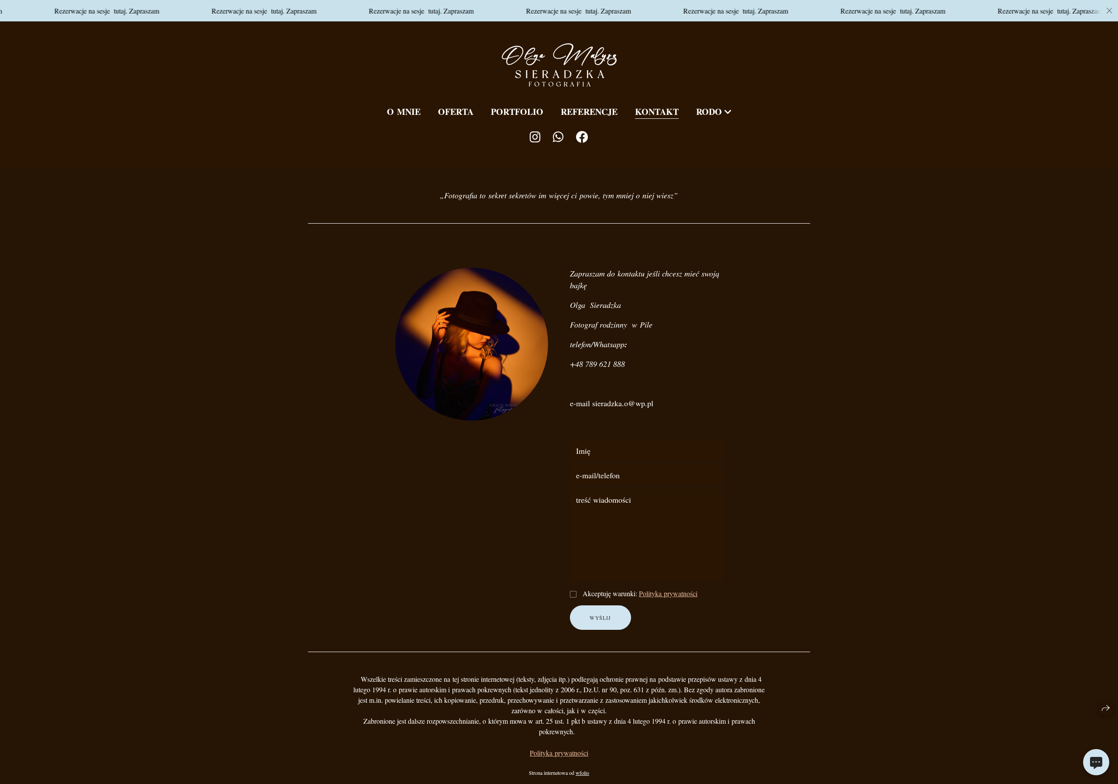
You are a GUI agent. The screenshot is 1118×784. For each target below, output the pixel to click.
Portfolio (517, 111)
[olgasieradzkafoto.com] (559, 64)
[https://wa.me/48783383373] (558, 136)
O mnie (404, 111)
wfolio (582, 772)
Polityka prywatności (668, 593)
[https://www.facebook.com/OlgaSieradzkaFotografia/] (582, 136)
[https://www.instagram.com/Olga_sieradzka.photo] (535, 136)
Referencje (589, 111)
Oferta (455, 111)
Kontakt (657, 111)
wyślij (600, 617)
